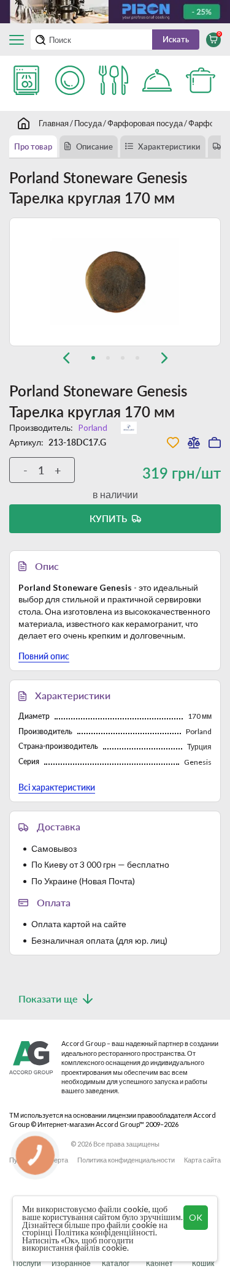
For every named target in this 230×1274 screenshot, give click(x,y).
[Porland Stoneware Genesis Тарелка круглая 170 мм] (115, 282)
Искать (176, 39)
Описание (94, 146)
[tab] (93, 358)
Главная (54, 123)
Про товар (33, 146)
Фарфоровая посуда (145, 123)
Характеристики (169, 146)
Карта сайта (202, 1159)
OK (195, 1217)
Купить (108, 518)
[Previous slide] (66, 357)
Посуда (88, 123)
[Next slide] (164, 357)
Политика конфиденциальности (126, 1159)
